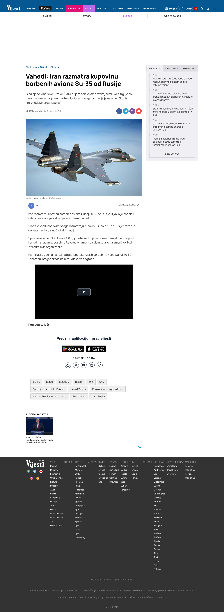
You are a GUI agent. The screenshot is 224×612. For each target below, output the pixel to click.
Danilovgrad (159, 493)
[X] (76, 365)
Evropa (101, 470)
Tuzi (156, 557)
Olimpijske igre (80, 507)
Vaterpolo (79, 493)
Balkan (101, 466)
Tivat (156, 553)
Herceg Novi (157, 503)
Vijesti (53, 462)
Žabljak (157, 569)
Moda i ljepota (124, 472)
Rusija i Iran (79, 396)
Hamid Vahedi (78, 389)
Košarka (79, 481)
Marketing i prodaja (156, 590)
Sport (78, 462)
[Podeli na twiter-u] (126, 111)
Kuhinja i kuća (124, 479)
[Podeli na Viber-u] (132, 111)
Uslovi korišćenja (88, 590)
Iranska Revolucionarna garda (49, 396)
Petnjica (158, 525)
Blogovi (96, 579)
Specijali (120, 579)
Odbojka (79, 513)
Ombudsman (56, 513)
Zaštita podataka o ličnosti (141, 597)
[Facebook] (68, 365)
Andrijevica (159, 470)
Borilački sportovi (79, 519)
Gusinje (157, 497)
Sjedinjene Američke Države (48, 389)
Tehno (53, 505)
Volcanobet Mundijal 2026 (80, 470)
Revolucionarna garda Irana (107, 389)
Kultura (53, 481)
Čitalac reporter (186, 590)
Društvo (54, 470)
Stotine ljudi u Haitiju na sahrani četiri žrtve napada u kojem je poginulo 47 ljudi (173, 111)
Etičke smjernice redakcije (64, 590)
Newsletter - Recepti (116, 597)
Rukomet (79, 489)
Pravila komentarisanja (110, 590)
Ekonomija (55, 473)
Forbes (68, 462)
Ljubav (124, 485)
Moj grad (159, 462)
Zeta (156, 565)
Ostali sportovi (79, 499)
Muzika (112, 466)
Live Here (171, 473)
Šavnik (157, 549)
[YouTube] (84, 365)
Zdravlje (124, 466)
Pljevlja (157, 541)
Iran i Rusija (98, 396)
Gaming (113, 477)
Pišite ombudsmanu (39, 590)
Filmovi (135, 477)
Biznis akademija (55, 495)
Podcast (54, 485)
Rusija (78, 381)
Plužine (157, 533)
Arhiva (108, 579)
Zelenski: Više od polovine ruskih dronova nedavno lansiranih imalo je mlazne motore (173, 96)
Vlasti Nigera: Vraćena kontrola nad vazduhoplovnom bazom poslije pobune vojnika (172, 81)
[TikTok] (100, 365)
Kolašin (157, 509)
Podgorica (159, 466)
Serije (134, 473)
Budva (157, 485)
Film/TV (112, 473)
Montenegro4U (175, 462)
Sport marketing (80, 535)
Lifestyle (125, 462)
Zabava (113, 462)
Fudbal (78, 477)
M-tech (53, 501)
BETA (38, 205)
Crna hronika (56, 477)
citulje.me (174, 8)
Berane (157, 477)
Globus (101, 473)
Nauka (53, 509)
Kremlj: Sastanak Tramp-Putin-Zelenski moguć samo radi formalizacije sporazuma (170, 142)
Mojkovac (158, 517)
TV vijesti (135, 464)
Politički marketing (190, 475)
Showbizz (113, 481)
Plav (156, 529)
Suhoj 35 (64, 381)
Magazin (91, 462)
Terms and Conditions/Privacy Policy (85, 597)
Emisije (135, 470)
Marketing (191, 462)
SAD (101, 381)
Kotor (156, 513)
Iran (91, 381)
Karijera (62, 597)
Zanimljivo (114, 470)
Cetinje (157, 489)
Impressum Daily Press (134, 590)
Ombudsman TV (56, 519)
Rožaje (157, 545)
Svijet (101, 462)
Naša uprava (56, 525)
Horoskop (125, 489)
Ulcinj (156, 561)
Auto (52, 489)
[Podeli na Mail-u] (139, 111)
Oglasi (189, 8)
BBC (130, 579)
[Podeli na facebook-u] (119, 111)
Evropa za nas (103, 479)
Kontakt (172, 590)
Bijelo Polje (159, 481)
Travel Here (172, 470)
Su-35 (36, 381)
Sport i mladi (78, 527)
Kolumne (147, 462)
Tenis (77, 485)
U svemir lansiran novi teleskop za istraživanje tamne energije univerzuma (171, 126)
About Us (161, 597)
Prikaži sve (172, 154)
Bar (155, 473)
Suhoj (49, 381)
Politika (53, 466)
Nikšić (157, 521)
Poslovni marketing (190, 468)
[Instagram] (92, 365)
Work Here (172, 466)
